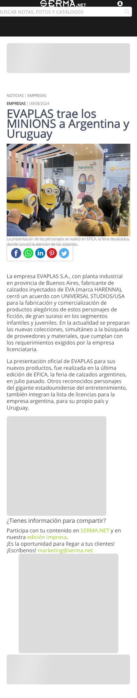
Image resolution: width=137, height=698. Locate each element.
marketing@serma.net (65, 550)
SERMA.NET (94, 530)
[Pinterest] (52, 253)
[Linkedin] (40, 253)
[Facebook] (16, 253)
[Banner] (68, 58)
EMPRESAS (36, 95)
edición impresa (47, 537)
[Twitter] (64, 253)
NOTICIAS (15, 95)
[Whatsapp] (28, 253)
